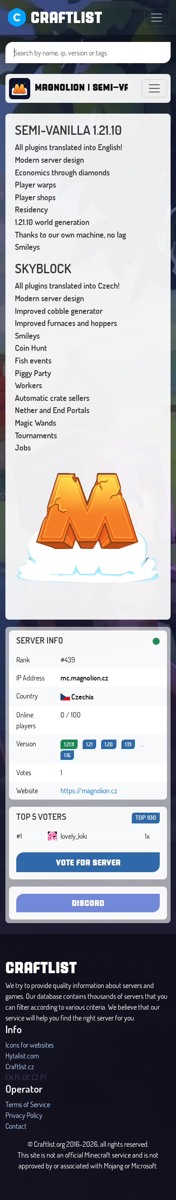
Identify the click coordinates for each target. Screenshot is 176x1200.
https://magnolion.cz (88, 790)
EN (9, 1077)
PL (17, 1077)
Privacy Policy (23, 1115)
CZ (35, 1077)
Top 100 (145, 817)
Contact (16, 1126)
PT (43, 1077)
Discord (88, 902)
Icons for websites (29, 1044)
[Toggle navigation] (156, 18)
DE (26, 1077)
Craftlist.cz (19, 1066)
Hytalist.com (22, 1055)
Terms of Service (27, 1104)
